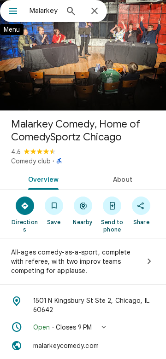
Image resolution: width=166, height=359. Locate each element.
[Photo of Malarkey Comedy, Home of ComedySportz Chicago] (83, 55)
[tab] (42, 179)
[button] (83, 327)
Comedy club (31, 161)
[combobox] (44, 10)
